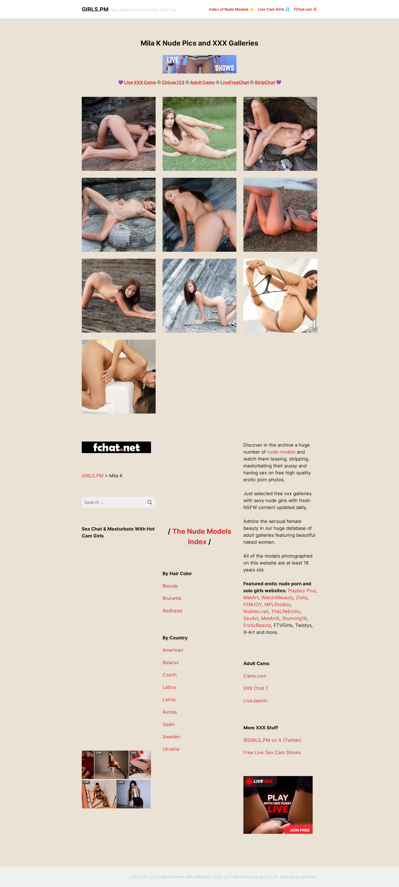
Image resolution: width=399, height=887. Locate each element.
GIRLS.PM (95, 9)
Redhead (172, 611)
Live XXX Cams (140, 82)
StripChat (265, 82)
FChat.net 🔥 (305, 9)
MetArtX (270, 618)
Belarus (171, 662)
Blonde (170, 586)
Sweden (171, 737)
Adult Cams (202, 82)
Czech (170, 675)
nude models (281, 452)
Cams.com (254, 676)
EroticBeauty (257, 625)
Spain (169, 724)
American (173, 650)
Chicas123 (173, 82)
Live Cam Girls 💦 (274, 9)
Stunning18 (294, 618)
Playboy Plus (302, 590)
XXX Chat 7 (255, 688)
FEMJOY (252, 604)
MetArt (251, 597)
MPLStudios (277, 604)
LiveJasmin (255, 700)
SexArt (250, 618)
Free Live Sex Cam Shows (272, 752)
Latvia (169, 699)
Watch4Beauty (277, 597)
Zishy (301, 597)
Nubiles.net (255, 611)
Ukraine (171, 749)
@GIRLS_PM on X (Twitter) (272, 740)
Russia (170, 712)
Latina (169, 687)
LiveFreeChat (235, 82)
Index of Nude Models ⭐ (231, 9)
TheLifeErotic (285, 611)
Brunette (172, 598)
